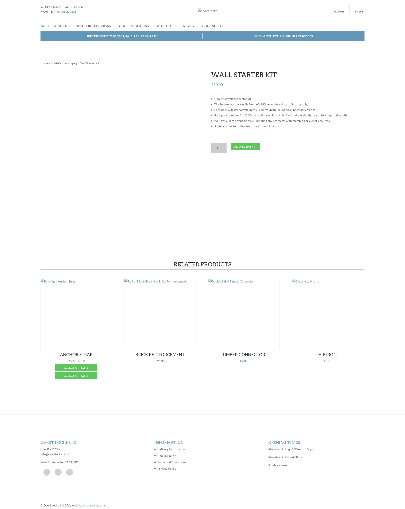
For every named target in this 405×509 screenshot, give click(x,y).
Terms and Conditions (171, 462)
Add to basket (245, 146)
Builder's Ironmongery (64, 63)
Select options (76, 367)
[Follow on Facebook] (46, 472)
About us (165, 26)
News (188, 26)
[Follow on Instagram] (69, 472)
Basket (359, 11)
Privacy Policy (166, 468)
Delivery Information (171, 449)
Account (338, 11)
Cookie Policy (166, 455)
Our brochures (134, 26)
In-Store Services (94, 26)
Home (44, 63)
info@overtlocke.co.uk (55, 454)
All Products (53, 26)
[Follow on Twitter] (58, 472)
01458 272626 (66, 11)
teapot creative (96, 505)
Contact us (213, 26)
